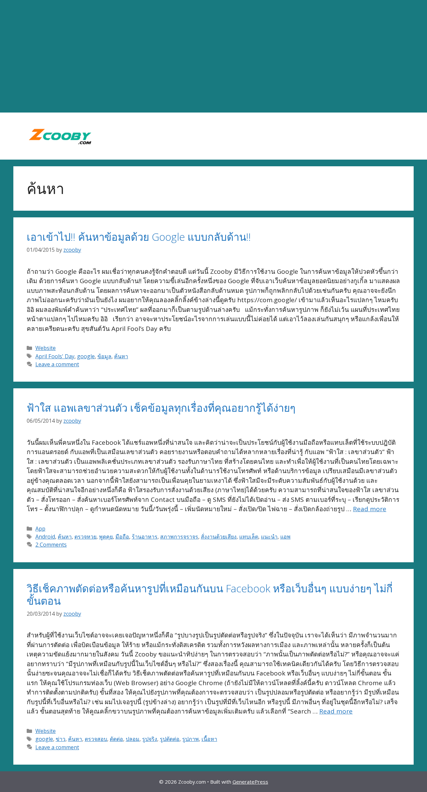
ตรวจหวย (85, 536)
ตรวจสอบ (96, 739)
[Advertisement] (213, 56)
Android (45, 536)
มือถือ (122, 536)
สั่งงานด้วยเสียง (219, 536)
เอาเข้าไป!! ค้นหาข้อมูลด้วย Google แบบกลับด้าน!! (139, 237)
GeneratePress (250, 781)
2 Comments (51, 544)
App (40, 528)
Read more (369, 509)
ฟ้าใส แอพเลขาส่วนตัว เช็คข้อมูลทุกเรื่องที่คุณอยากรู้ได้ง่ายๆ (161, 408)
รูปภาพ (190, 739)
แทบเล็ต (248, 536)
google (86, 356)
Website (45, 348)
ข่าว (60, 739)
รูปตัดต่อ (169, 739)
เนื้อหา (209, 739)
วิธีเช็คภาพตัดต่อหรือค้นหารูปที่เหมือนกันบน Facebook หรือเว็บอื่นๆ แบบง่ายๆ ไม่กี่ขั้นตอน (210, 594)
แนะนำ (269, 536)
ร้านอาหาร (144, 536)
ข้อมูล (104, 356)
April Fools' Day (54, 356)
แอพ (285, 536)
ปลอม (132, 739)
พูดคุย (106, 536)
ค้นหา (121, 356)
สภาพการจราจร (179, 536)
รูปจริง (149, 739)
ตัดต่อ (116, 739)
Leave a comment (57, 364)
